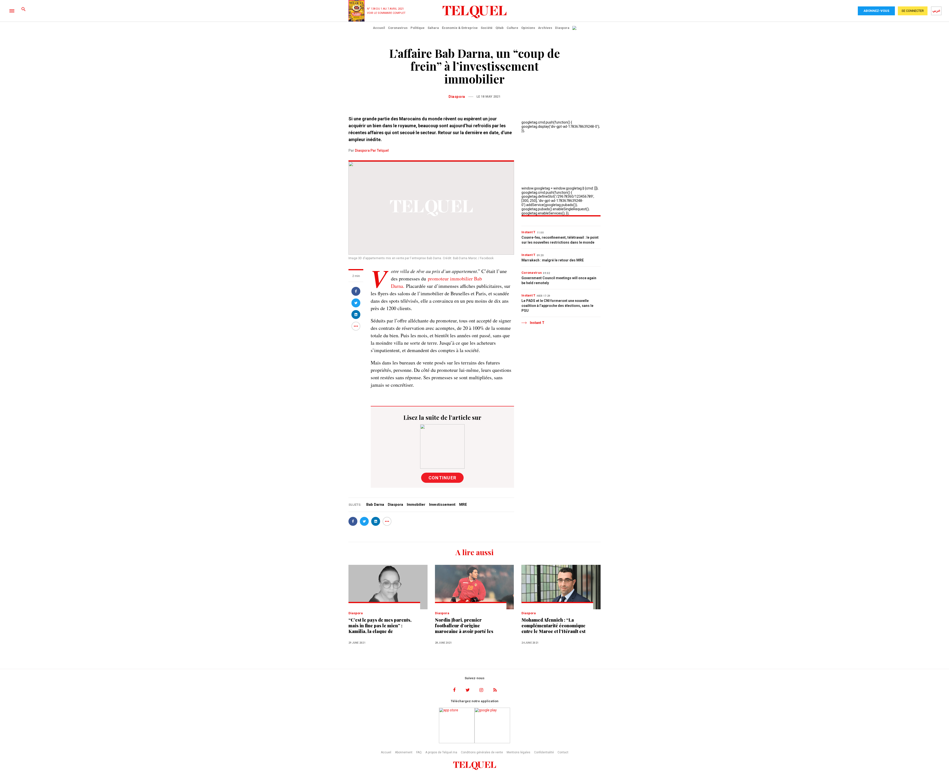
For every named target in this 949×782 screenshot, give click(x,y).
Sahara (433, 28)
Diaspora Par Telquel (372, 150)
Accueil (379, 28)
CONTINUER (442, 477)
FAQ (419, 752)
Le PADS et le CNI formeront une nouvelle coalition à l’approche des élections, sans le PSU (557, 306)
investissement (442, 504)
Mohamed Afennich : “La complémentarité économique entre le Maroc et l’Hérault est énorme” (553, 625)
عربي (936, 10)
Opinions (528, 28)
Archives (545, 28)
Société (487, 28)
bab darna (375, 504)
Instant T (528, 232)
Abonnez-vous (876, 11)
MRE (463, 504)
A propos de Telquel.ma (441, 752)
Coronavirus (398, 28)
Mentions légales (518, 752)
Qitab (500, 28)
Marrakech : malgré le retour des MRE (552, 260)
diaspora (395, 504)
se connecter (913, 11)
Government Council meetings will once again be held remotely (558, 280)
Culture (512, 28)
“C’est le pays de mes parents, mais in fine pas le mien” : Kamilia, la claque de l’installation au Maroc (379, 625)
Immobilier (416, 504)
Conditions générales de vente (482, 752)
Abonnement (403, 752)
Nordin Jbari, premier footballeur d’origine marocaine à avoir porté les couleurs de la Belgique (464, 625)
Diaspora (562, 28)
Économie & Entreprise (460, 28)
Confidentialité (544, 752)
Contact (563, 752)
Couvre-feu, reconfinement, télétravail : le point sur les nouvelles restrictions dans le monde (560, 239)
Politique (417, 28)
